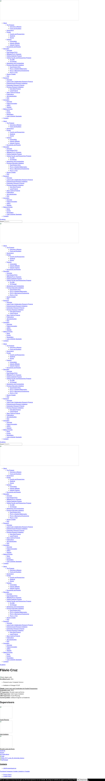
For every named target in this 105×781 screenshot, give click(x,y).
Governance (10, 30)
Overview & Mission (15, 26)
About (5, 23)
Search (2, 221)
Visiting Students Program (14, 56)
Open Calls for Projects (13, 92)
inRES (8, 105)
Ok (78, 779)
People (9, 32)
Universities (13, 41)
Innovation (6, 100)
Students (12, 36)
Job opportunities (12, 96)
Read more (83, 779)
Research (6, 78)
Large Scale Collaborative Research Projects (20, 81)
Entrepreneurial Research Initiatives (17, 83)
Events (9, 112)
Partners (9, 39)
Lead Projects (14, 90)
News (8, 110)
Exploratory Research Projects (15, 85)
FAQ (8, 76)
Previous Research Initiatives (15, 87)
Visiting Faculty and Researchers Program (19, 58)
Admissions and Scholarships (15, 63)
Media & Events (7, 109)
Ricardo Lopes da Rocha (7, 749)
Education (6, 48)
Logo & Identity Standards (14, 116)
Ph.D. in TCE (14, 72)
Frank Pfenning (4, 719)
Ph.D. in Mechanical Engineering (19, 70)
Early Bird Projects (15, 89)
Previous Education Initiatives (15, 65)
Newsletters (10, 114)
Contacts (5, 118)
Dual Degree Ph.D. (12, 52)
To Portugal (13, 61)
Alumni (12, 37)
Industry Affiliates (15, 43)
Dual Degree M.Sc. (15, 67)
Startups (9, 107)
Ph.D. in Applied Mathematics (18, 68)
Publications (10, 94)
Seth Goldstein (4, 734)
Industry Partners (15, 45)
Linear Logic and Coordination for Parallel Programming (18, 688)
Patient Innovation (12, 103)
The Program (10, 25)
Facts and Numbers (15, 28)
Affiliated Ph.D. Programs (14, 54)
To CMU (12, 59)
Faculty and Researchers (17, 34)
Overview (9, 50)
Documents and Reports (14, 46)
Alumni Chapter (11, 74)
